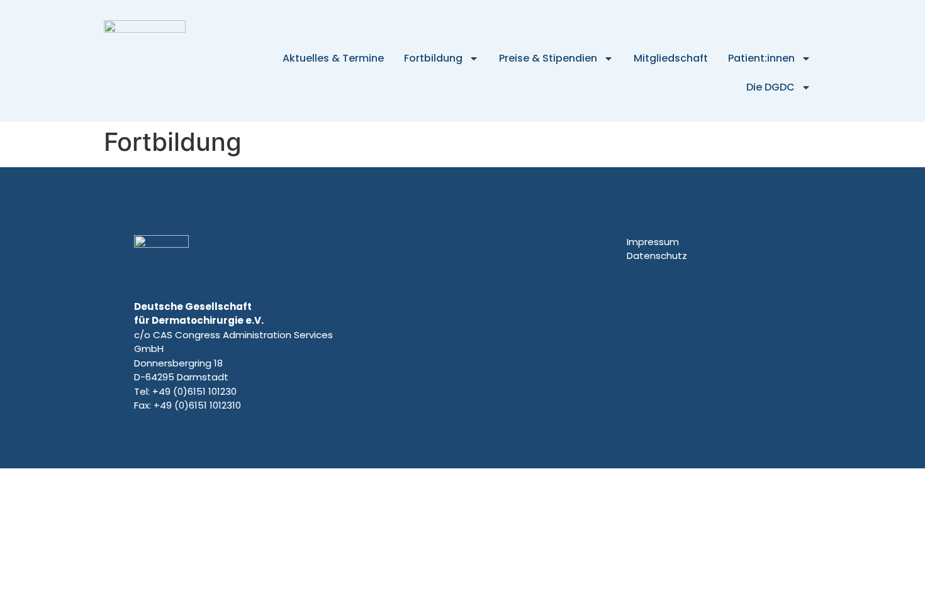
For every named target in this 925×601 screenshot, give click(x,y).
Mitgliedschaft (671, 58)
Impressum (653, 241)
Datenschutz (657, 255)
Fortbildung (433, 58)
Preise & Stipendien (548, 58)
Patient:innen (761, 58)
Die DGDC (770, 87)
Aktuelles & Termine (333, 58)
